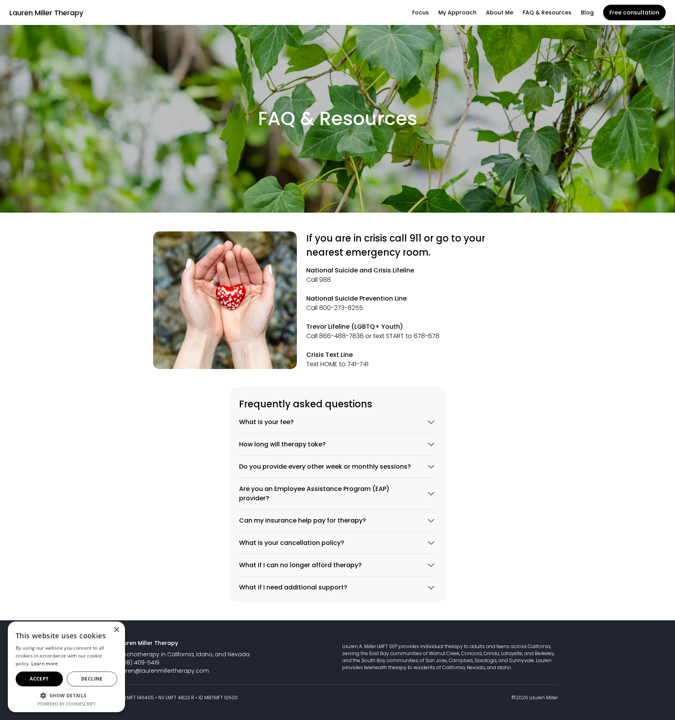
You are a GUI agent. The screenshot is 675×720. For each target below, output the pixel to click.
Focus (420, 12)
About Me (499, 12)
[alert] (66, 666)
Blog (587, 12)
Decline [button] (92, 678)
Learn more (44, 663)
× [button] (116, 630)
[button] (66, 695)
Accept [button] (39, 678)
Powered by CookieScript (67, 704)
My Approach (457, 12)
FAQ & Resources (547, 12)
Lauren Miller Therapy (46, 13)
